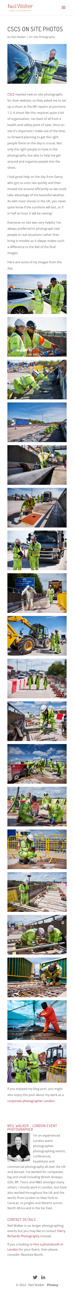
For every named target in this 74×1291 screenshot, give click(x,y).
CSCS (11, 94)
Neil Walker (18, 37)
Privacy (52, 1285)
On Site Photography (42, 37)
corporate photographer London (31, 1101)
